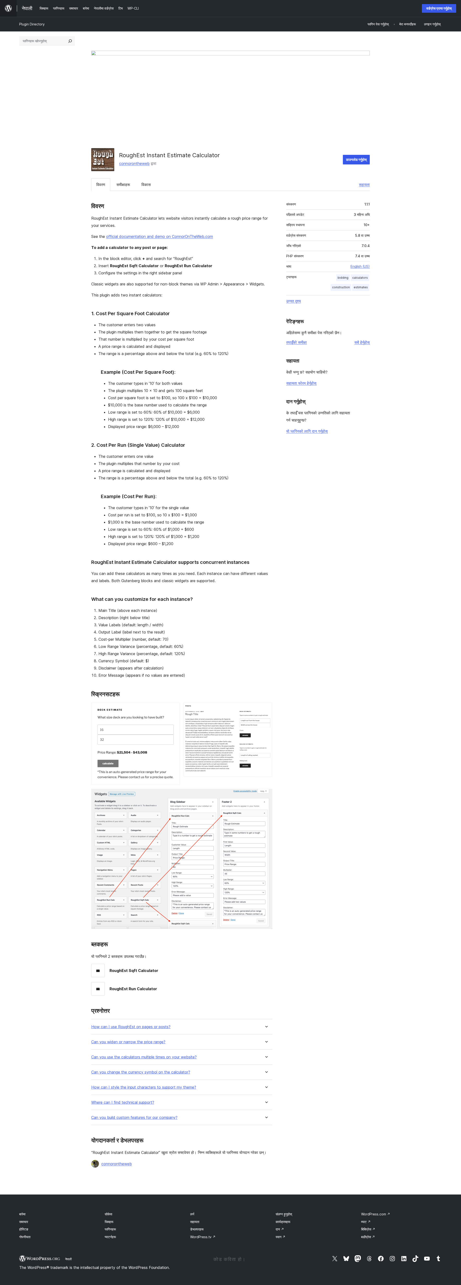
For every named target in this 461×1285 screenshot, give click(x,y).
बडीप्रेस (368, 1237)
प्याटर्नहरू (110, 1237)
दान (280, 1229)
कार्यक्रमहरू (283, 1222)
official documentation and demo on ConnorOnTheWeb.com (159, 236)
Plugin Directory (32, 24)
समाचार (23, 1222)
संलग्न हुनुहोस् (284, 1214)
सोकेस (108, 1214)
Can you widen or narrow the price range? (128, 1042)
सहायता (364, 184)
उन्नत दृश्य (293, 301)
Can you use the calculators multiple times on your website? (144, 1057)
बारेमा (22, 1214)
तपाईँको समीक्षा (296, 342)
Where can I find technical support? (122, 1102)
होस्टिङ (23, 1229)
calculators (360, 277)
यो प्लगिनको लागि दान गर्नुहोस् (307, 431)
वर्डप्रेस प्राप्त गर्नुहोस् (439, 8)
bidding (343, 277)
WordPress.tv (203, 1237)
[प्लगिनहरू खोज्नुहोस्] (70, 41)
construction (341, 287)
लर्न (192, 1214)
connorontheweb (134, 163)
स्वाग (280, 1237)
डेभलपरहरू (197, 1229)
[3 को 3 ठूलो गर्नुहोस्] (265, 795)
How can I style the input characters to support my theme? (143, 1087)
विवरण (100, 184)
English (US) (360, 266)
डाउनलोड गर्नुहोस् (356, 159)
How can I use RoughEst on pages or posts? (130, 1027)
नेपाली (68, 1259)
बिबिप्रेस (368, 1229)
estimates (361, 287)
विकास (146, 184)
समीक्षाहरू (123, 184)
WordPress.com (375, 1214)
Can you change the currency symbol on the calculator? (140, 1072)
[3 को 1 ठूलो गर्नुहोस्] (173, 709)
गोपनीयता (24, 1237)
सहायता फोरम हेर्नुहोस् (301, 383)
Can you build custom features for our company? (134, 1117)
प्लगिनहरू (110, 1229)
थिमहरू (109, 1222)
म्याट (366, 1222)
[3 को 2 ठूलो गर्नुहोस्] (265, 709)
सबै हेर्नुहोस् (362, 342)
